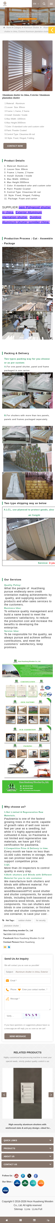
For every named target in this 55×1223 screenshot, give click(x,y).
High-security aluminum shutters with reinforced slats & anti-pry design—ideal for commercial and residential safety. (27, 1126)
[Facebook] (36, 1176)
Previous (3, 1094)
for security (41, 920)
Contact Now (15, 146)
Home (8, 27)
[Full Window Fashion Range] (33, 1183)
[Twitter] (29, 1176)
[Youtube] (16, 1176)
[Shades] (25, 1183)
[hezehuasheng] (9, 947)
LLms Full (37, 1209)
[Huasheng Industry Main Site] (5, 1190)
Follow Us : (7, 1175)
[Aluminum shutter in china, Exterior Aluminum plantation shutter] (27, 65)
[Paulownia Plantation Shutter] (27, 16)
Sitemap (18, 1209)
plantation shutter (11, 926)
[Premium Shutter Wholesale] (41, 1183)
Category (17, 27)
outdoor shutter (24, 920)
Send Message (18, 1036)
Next (51, 1094)
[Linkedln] (23, 1176)
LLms (27, 1209)
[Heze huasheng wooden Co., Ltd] (4, 4)
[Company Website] (17, 1183)
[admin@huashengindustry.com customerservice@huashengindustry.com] (5, 947)
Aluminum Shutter (31, 27)
